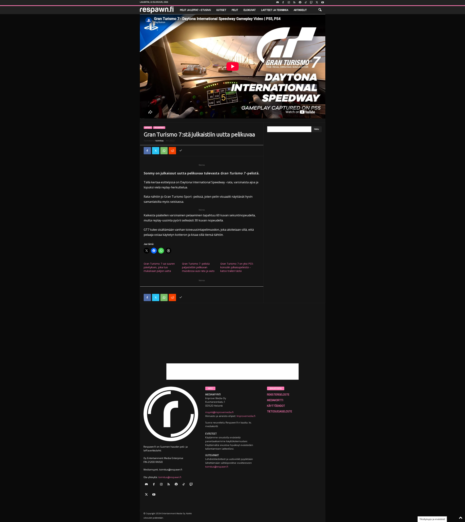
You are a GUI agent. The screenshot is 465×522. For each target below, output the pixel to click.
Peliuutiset (159, 128)
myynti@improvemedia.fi (219, 412)
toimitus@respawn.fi (169, 477)
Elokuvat (250, 10)
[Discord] (277, 2)
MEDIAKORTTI (275, 400)
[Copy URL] (180, 150)
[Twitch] (311, 2)
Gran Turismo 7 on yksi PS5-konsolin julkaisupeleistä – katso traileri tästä (237, 267)
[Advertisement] (232, 338)
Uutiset (221, 10)
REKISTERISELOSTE (278, 394)
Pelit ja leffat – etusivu (195, 10)
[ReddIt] (172, 150)
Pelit (235, 10)
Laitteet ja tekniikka (274, 10)
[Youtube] (322, 2)
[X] (317, 2)
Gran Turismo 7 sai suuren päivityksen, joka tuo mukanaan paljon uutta (159, 267)
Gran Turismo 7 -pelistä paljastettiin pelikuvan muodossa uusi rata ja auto (198, 267)
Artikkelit (300, 10)
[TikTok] (306, 2)
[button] (320, 10)
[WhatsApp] (164, 150)
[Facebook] (283, 2)
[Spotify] (300, 2)
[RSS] (294, 2)
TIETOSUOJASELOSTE (279, 411)
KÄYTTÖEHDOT (276, 406)
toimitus (159, 140)
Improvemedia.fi (246, 416)
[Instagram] (289, 2)
